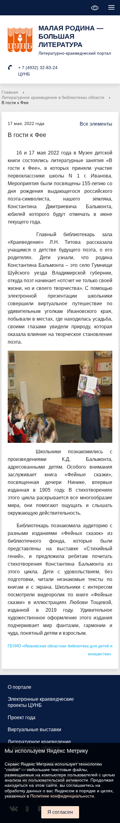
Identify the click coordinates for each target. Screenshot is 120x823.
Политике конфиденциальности (62, 796)
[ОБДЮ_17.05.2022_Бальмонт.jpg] (60, 396)
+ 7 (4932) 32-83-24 (38, 67)
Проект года (21, 717)
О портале (19, 687)
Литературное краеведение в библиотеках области (53, 97)
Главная (10, 92)
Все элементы (96, 124)
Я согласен (60, 812)
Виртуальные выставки (34, 729)
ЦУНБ (24, 74)
